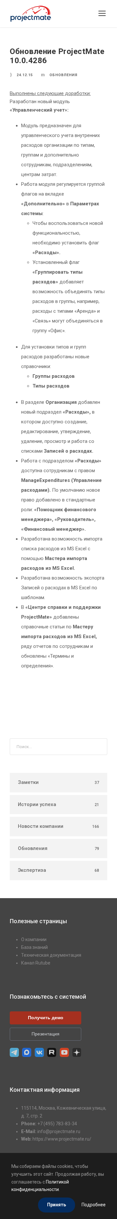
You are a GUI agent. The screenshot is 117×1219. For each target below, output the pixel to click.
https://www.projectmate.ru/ (61, 1139)
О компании (33, 939)
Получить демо (45, 1017)
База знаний (34, 947)
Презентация (45, 1033)
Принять (56, 1204)
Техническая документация (51, 955)
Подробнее (94, 1204)
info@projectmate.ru (58, 1131)
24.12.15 (25, 75)
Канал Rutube (35, 963)
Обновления (63, 75)
